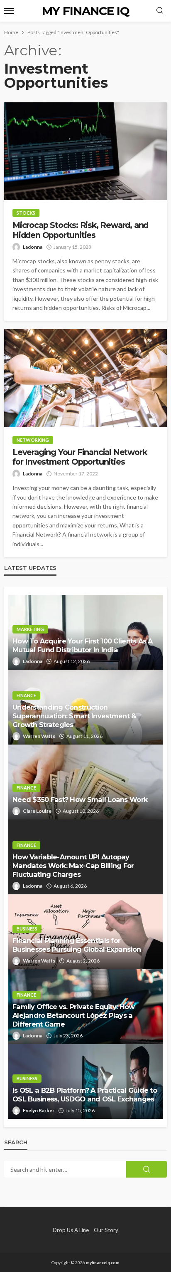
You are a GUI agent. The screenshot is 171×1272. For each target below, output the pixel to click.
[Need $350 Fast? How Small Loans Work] (85, 782)
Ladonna (32, 247)
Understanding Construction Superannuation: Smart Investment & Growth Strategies (74, 716)
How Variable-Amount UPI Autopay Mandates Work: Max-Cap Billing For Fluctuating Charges (73, 866)
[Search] (160, 11)
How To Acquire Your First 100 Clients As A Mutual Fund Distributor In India (82, 645)
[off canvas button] (9, 11)
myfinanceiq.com (103, 1262)
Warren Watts (39, 736)
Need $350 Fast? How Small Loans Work (79, 799)
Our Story (106, 1230)
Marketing (30, 629)
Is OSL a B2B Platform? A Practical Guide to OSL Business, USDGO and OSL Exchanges (84, 1094)
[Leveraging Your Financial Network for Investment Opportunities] (85, 378)
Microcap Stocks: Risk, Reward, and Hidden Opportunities (80, 230)
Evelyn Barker (38, 1110)
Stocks (26, 212)
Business (27, 928)
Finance (26, 695)
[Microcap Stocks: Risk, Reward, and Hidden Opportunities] (85, 151)
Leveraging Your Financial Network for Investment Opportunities (79, 457)
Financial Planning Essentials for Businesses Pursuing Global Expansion (76, 944)
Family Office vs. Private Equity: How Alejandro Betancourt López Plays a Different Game (73, 1015)
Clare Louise (37, 811)
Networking (33, 440)
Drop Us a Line (71, 1230)
